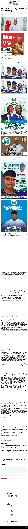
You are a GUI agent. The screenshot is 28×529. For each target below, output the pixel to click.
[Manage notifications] (26, 527)
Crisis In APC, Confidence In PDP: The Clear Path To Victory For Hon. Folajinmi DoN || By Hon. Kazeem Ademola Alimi (14, 450)
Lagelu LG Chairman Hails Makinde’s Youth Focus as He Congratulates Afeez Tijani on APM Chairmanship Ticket (16, 518)
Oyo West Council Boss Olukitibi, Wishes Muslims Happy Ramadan (9, 447)
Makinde (24, 454)
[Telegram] (7, 58)
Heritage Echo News (17, 454)
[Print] (9, 12)
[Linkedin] (5, 58)
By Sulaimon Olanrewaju (13, 454)
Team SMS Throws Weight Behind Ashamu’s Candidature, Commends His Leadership (15, 514)
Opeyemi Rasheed (5, 15)
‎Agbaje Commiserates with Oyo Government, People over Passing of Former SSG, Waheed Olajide (15, 522)
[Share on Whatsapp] (6, 12)
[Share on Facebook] (4, 12)
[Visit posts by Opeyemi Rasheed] (2, 15)
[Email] (8, 12)
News (12, 506)
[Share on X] (5, 12)
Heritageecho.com (21, 454)
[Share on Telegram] (7, 12)
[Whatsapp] (1, 58)
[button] (1, 2)
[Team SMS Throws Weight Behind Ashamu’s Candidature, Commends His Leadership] (9, 514)
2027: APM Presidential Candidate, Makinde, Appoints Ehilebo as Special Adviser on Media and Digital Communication (15, 504)
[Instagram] (15, 497)
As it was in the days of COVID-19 (7, 454)
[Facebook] (3, 58)
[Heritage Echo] (14, 2)
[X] (4, 58)
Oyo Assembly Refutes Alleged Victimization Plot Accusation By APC (9, 451)
